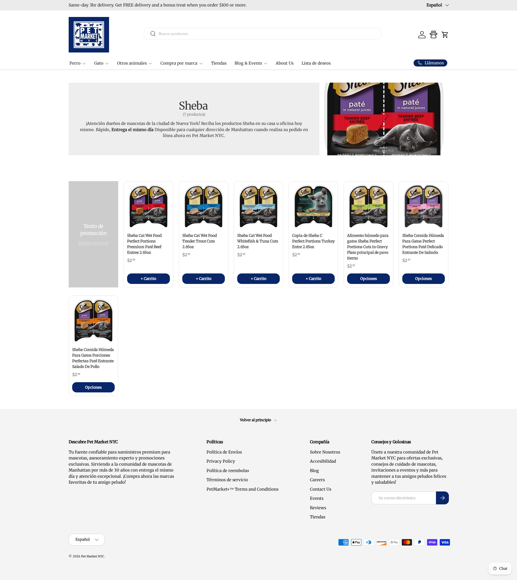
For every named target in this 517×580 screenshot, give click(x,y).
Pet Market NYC (92, 556)
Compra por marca (178, 63)
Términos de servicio (227, 479)
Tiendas (218, 63)
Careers (317, 479)
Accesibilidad (323, 461)
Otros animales (132, 63)
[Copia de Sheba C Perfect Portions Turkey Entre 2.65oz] (313, 206)
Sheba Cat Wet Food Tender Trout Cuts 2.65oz (199, 241)
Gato (98, 63)
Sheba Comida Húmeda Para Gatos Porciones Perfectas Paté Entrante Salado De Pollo (93, 358)
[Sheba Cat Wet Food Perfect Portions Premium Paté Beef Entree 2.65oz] (148, 206)
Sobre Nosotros (325, 452)
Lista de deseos (316, 63)
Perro (75, 63)
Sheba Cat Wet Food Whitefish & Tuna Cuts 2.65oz (257, 241)
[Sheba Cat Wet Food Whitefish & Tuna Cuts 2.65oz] (258, 206)
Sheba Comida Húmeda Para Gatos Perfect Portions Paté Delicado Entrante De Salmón (423, 244)
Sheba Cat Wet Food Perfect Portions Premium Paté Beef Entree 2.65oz (144, 244)
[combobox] (262, 33)
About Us (285, 63)
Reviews (318, 507)
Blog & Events (248, 63)
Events (316, 498)
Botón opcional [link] (94, 242)
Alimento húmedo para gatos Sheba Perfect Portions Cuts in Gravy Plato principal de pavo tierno (368, 247)
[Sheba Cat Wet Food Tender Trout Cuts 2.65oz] (203, 206)
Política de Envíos (224, 452)
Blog (314, 470)
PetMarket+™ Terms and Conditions (242, 489)
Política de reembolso (228, 470)
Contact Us (320, 489)
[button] (445, 35)
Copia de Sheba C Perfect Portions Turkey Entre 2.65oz (313, 241)
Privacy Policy (221, 461)
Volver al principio (256, 420)
